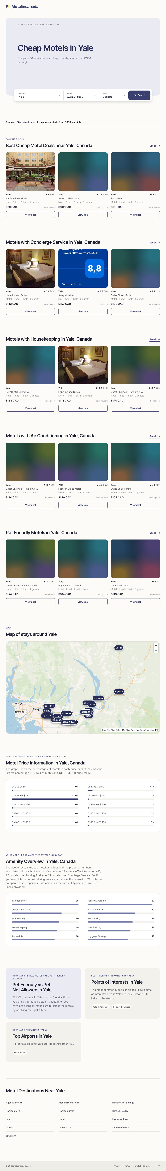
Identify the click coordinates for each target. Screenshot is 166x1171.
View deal (30, 214)
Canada (30, 24)
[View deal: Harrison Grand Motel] (83, 462)
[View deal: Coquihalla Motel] (135, 559)
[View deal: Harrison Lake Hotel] (30, 171)
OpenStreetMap (147, 730)
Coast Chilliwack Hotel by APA (127, 391)
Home (20, 24)
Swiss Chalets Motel (68, 198)
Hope (62, 1119)
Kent (8, 1119)
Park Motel (116, 198)
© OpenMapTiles (122, 730)
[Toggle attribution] (156, 730)
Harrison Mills (13, 1110)
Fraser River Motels (69, 1102)
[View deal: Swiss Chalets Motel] (83, 171)
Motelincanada (25, 7)
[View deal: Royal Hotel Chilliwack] (30, 365)
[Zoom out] (156, 650)
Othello (9, 1127)
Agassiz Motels (14, 1102)
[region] (83, 688)
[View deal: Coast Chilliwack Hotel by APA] (135, 365)
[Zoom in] (156, 645)
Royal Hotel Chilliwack (17, 391)
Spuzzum (11, 1135)
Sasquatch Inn (66, 295)
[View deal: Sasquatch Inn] (83, 268)
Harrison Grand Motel (69, 488)
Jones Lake (65, 1127)
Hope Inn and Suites (16, 295)
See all (154, 145)
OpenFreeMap (108, 730)
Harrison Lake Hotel (16, 198)
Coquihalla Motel (119, 585)
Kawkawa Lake (120, 1119)
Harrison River (66, 1110)
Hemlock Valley (120, 1110)
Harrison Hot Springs (123, 1102)
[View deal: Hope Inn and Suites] (30, 268)
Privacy (117, 1166)
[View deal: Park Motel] (135, 171)
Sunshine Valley (120, 1127)
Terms (127, 1166)
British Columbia (44, 24)
